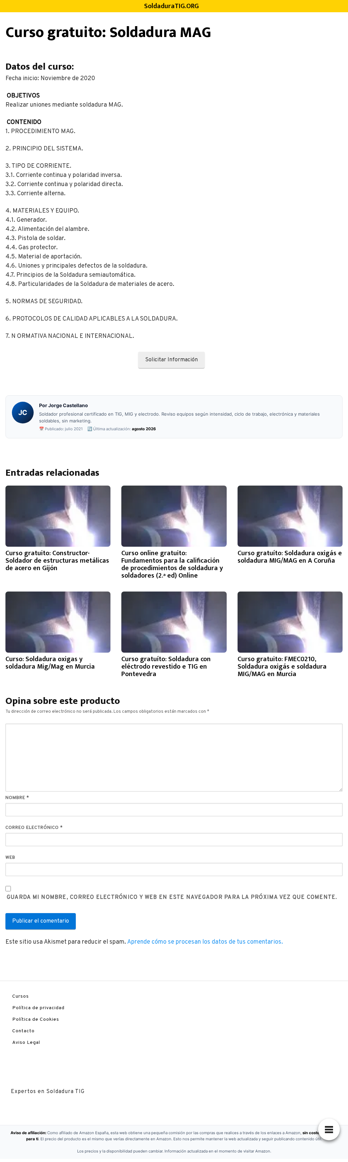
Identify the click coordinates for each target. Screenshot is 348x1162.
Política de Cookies (35, 1019)
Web (10, 857)
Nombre (17, 798)
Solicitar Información (171, 360)
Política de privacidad (38, 1008)
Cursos (20, 996)
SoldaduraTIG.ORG (171, 6)
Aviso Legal (26, 1043)
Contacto (23, 1031)
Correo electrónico (34, 828)
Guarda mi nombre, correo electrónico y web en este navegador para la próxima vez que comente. (172, 897)
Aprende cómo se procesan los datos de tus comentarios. (205, 942)
